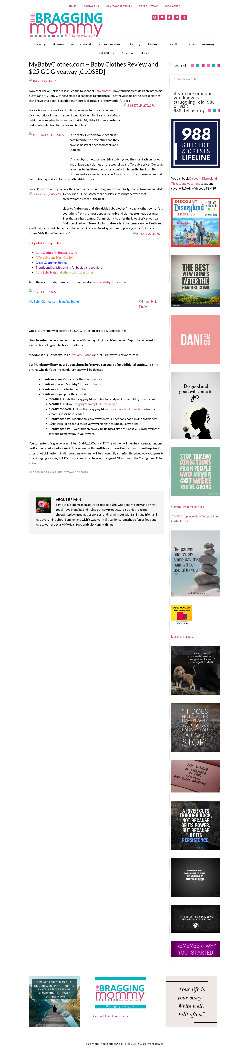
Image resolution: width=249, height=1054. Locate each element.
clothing (56, 472)
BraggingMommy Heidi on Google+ (95, 404)
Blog (83, 389)
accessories (41, 472)
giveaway (70, 472)
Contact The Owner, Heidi (110, 1016)
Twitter (98, 384)
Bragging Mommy (67, 24)
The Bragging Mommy (122, 1044)
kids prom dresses (183, 636)
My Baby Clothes (81, 355)
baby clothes (103, 91)
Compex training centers (187, 506)
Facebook (95, 379)
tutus (59, 120)
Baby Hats (49, 272)
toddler (82, 472)
